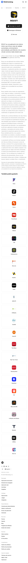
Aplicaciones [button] (4, 495)
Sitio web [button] (15, 34)
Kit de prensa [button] (4, 538)
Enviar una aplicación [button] (6, 510)
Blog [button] (2, 523)
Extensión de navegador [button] (6, 482)
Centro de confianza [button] (6, 544)
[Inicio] (7, 2)
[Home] (1, 7)
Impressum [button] (3, 559)
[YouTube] (6, 466)
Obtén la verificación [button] (6, 508)
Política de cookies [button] (5, 549)
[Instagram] (8, 466)
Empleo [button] (3, 536)
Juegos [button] (3, 497)
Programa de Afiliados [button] (6, 525)
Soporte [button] (3, 521)
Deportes (17, 7)
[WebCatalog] (2, 462)
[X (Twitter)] (1, 466)
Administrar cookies (5, 472)
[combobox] (8, 469)
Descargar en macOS (14, 26)
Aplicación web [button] (4, 484)
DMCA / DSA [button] (4, 557)
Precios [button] (3, 519)
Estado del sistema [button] (5, 527)
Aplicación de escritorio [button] (6, 480)
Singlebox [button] (3, 489)
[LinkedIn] (4, 466)
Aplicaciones (9, 7)
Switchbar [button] (3, 487)
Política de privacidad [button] (6, 546)
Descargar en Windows (15, 30)
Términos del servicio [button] (6, 555)
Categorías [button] (3, 500)
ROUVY (24, 7)
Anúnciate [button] (3, 512)
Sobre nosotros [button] (4, 534)
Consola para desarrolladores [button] (8, 506)
